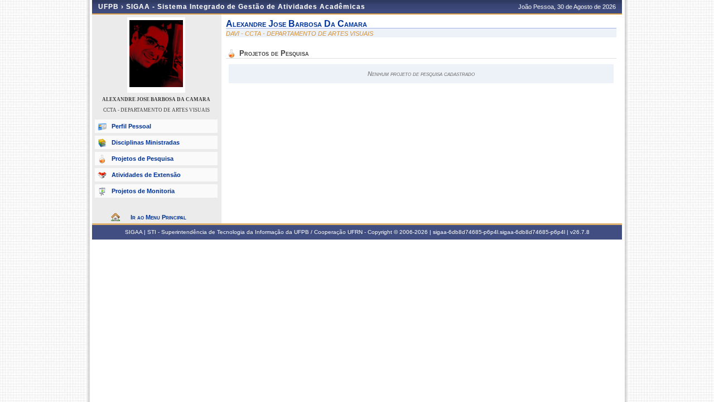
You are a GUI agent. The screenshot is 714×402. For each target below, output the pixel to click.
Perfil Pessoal (131, 126)
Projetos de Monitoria (143, 191)
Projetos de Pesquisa (142, 158)
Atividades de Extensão (146, 174)
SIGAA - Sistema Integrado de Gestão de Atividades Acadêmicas (245, 7)
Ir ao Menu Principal (158, 217)
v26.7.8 (580, 232)
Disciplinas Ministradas (146, 142)
